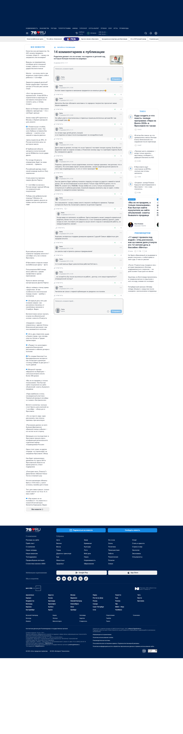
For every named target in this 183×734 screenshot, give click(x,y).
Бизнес (59, 543)
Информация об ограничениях (102, 634)
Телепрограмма (64, 28)
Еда (57, 557)
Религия (111, 560)
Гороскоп (83, 28)
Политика (112, 547)
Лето (86, 550)
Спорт (134, 540)
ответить (59, 94)
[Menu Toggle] (27, 33)
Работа (110, 553)
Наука (86, 557)
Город (58, 550)
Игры (116, 28)
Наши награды (31, 550)
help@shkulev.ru (39, 646)
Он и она (111, 540)
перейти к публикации (66, 47)
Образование (89, 564)
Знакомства (44, 28)
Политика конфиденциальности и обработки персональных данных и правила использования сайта (123, 646)
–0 (121, 94)
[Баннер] (71, 39)
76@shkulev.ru (48, 643)
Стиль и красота (138, 543)
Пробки (104, 28)
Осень (110, 543)
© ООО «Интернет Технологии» (60, 651)
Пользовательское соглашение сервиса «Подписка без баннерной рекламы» (116, 643)
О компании (30, 547)
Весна (58, 547)
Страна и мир (137, 547)
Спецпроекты (137, 557)
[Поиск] (145, 33)
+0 (115, 94)
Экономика (136, 553)
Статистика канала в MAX (35, 564)
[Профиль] (155, 33)
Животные (60, 560)
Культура (87, 547)
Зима (86, 540)
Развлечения (113, 557)
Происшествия (113, 550)
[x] (80, 578)
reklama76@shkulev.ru (134, 628)
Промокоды (124, 28)
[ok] (69, 578)
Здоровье (60, 564)
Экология (135, 550)
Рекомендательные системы (101, 640)
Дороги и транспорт (63, 553)
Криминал (88, 543)
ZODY (110, 28)
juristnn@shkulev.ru (74, 644)
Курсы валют (94, 28)
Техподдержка (31, 557)
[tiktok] (86, 578)
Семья (110, 564)
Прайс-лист (30, 543)
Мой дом (87, 553)
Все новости (38, 47)
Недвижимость (32, 28)
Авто (58, 540)
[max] (75, 578)
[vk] (64, 578)
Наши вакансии (32, 553)
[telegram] (58, 578)
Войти (63, 79)
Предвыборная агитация (35, 560)
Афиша (75, 28)
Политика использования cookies (103, 637)
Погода (54, 28)
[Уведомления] (150, 33)
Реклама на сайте (32, 540)
